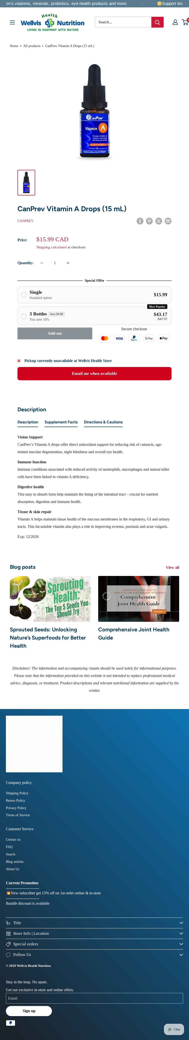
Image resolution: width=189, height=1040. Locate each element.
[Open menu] (12, 22)
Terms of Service (18, 815)
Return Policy (15, 800)
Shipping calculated (51, 247)
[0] (185, 22)
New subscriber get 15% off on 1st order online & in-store (56, 893)
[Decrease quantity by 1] (42, 263)
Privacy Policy (16, 808)
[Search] (157, 22)
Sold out (55, 333)
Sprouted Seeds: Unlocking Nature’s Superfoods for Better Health (48, 637)
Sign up (29, 1011)
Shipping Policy (17, 793)
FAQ (9, 847)
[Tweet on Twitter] (158, 220)
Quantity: (25, 263)
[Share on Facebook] (140, 220)
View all (173, 567)
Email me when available (94, 373)
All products (31, 46)
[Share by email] (168, 220)
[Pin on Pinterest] (149, 220)
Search (10, 854)
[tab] (27, 423)
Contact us (13, 839)
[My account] (175, 22)
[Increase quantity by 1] (68, 263)
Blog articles (14, 862)
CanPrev (25, 221)
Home (14, 46)
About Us (12, 869)
